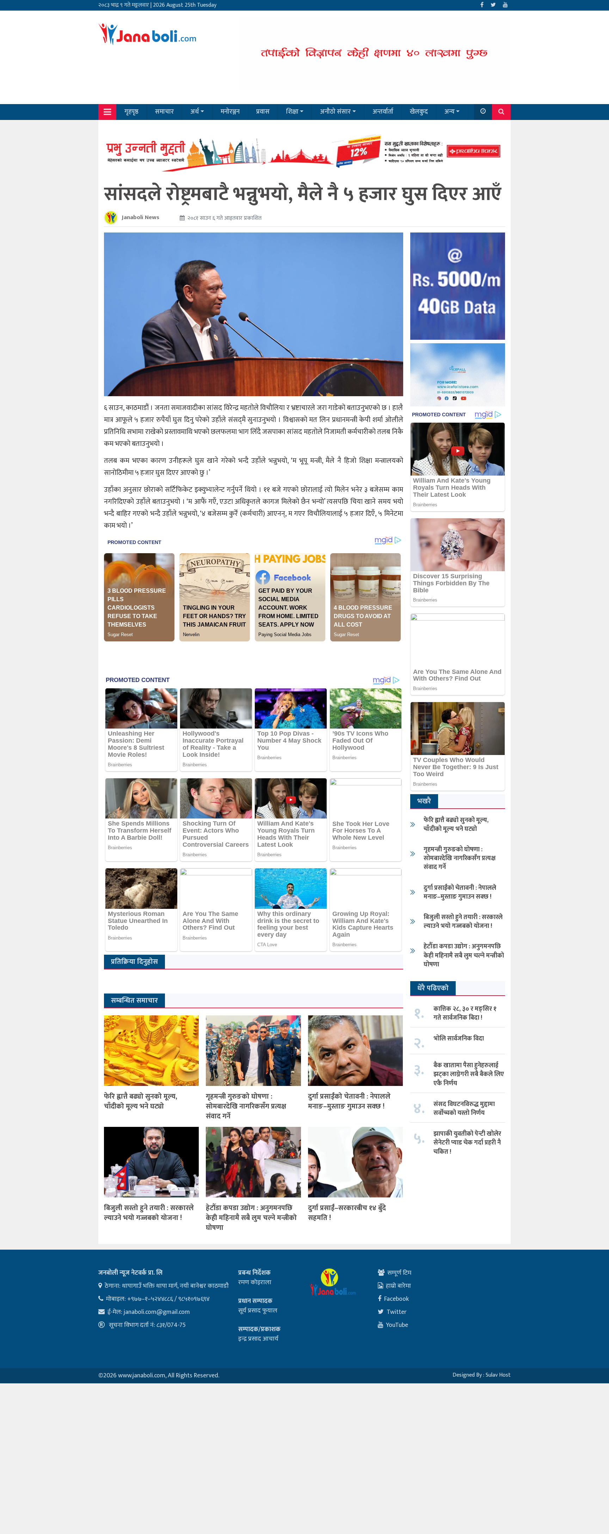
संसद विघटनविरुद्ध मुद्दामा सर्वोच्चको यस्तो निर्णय (464, 1108)
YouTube (397, 1325)
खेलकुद (419, 112)
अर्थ (194, 112)
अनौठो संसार (335, 112)
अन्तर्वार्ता (383, 112)
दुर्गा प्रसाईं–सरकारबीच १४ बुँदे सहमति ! (347, 1213)
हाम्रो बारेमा (398, 1286)
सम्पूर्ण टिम (399, 1273)
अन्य (449, 112)
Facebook (396, 1299)
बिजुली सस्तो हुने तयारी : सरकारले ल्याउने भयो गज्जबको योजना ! (149, 1213)
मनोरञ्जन (230, 112)
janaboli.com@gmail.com (157, 1312)
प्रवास (263, 112)
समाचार (164, 112)
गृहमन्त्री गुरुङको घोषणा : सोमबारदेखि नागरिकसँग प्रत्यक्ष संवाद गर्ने (246, 1106)
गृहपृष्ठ (131, 112)
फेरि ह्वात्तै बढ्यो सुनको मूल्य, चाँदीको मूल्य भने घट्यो (140, 1101)
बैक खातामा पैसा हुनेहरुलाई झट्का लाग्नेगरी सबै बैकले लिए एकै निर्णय (468, 1074)
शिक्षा (292, 112)
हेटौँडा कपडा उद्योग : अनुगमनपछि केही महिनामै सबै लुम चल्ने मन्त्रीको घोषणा (251, 1218)
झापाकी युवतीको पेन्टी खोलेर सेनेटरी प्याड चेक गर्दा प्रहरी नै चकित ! (467, 1143)
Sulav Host (498, 1375)
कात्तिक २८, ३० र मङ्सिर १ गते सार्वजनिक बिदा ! (465, 1013)
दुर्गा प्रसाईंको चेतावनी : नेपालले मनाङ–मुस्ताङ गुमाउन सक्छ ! (349, 1101)
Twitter (397, 1312)
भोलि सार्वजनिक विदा (458, 1038)
